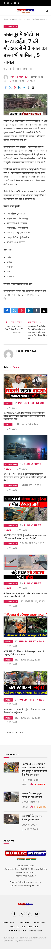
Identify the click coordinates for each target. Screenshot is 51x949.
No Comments (18, 81)
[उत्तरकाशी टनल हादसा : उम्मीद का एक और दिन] (11, 796)
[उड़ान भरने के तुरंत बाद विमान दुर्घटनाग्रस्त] (11, 819)
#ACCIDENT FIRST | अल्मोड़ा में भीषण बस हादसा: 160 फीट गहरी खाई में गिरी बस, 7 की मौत (25, 537)
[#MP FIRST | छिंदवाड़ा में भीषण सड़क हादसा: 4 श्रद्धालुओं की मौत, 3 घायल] (25, 625)
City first (33, 927)
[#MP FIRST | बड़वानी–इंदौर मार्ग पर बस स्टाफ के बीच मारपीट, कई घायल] (25, 683)
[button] (5, 11)
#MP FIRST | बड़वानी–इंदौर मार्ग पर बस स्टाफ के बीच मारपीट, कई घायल (24, 711)
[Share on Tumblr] (28, 87)
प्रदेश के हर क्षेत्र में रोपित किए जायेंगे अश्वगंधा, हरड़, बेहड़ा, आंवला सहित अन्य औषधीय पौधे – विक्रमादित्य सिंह (37, 332)
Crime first (25, 922)
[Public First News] (25, 11)
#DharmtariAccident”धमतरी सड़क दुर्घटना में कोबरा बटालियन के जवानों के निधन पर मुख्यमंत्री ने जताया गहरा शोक (24, 416)
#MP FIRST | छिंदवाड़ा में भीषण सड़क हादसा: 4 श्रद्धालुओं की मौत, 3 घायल (24, 653)
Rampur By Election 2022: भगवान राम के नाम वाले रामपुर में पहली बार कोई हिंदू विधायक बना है (34, 769)
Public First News (20, 77)
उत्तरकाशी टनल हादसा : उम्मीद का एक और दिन (32, 795)
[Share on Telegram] (24, 87)
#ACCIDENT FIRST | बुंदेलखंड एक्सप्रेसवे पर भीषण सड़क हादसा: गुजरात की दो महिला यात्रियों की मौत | (25, 477)
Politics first (17, 927)
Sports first (35, 931)
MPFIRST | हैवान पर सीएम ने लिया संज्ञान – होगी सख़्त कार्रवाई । (14, 329)
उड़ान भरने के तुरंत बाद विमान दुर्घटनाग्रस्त (32, 817)
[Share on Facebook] (6, 87)
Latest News (9, 922)
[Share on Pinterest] (15, 87)
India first (39, 922)
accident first (11, 27)
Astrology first (17, 931)
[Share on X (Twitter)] (10, 87)
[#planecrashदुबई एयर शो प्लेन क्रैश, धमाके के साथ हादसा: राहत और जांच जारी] (25, 567)
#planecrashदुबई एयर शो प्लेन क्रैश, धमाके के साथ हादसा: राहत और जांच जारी (25, 595)
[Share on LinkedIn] (19, 87)
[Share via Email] (33, 87)
